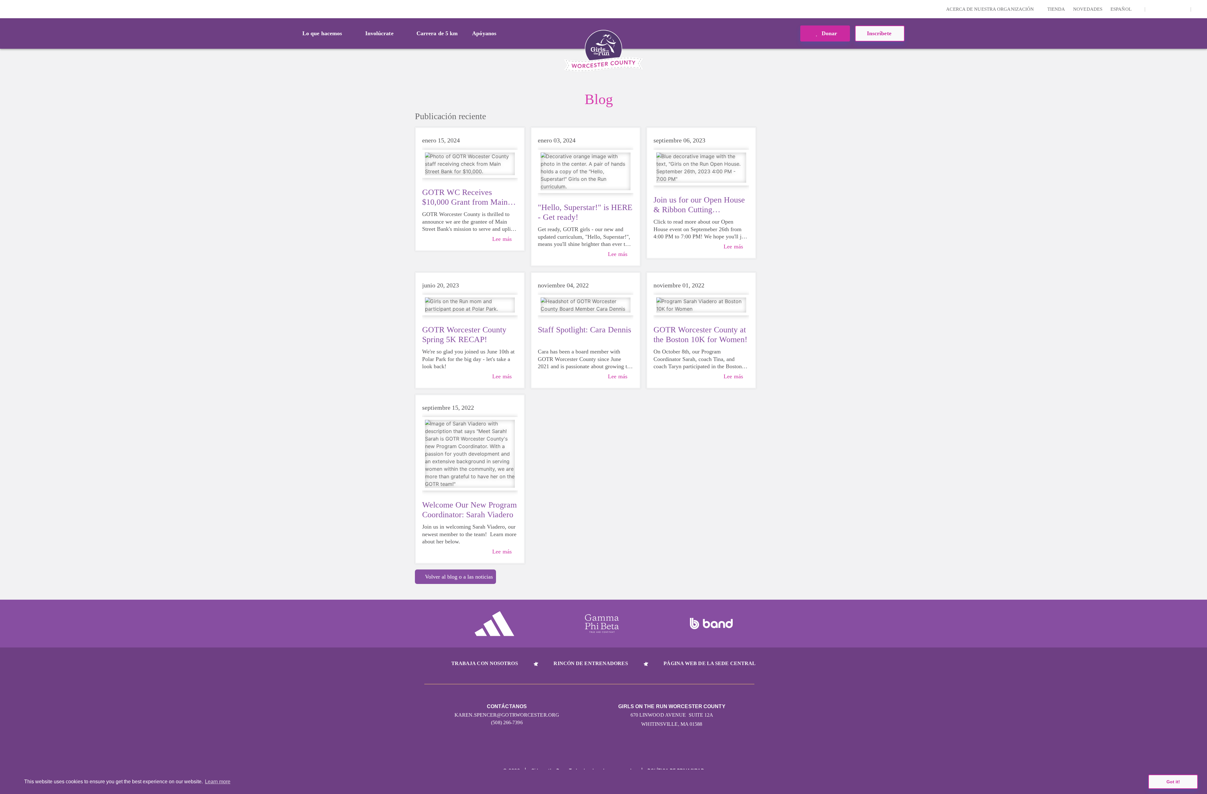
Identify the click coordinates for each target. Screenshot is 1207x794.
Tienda (1056, 9)
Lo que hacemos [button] (322, 33)
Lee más (502, 239)
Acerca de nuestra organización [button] (990, 9)
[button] (1199, 9)
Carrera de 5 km (437, 33)
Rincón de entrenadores (591, 663)
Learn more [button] (217, 781)
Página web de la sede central (710, 663)
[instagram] (1153, 9)
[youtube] (1173, 9)
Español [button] (1122, 9)
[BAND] (711, 623)
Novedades (1087, 9)
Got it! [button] (1173, 781)
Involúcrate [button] (379, 33)
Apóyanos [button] (484, 33)
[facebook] (1182, 9)
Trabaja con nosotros (484, 663)
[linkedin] (1163, 9)
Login (6, 9)
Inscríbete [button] (880, 33)
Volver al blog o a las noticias (459, 577)
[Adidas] (494, 623)
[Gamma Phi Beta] (602, 623)
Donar (828, 33)
